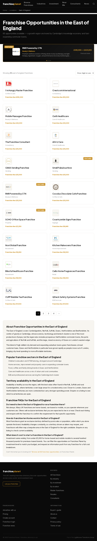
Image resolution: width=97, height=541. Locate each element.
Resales (53, 494)
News (86, 4)
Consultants (75, 4)
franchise (12, 3)
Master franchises (57, 490)
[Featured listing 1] (46, 60)
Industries (41, 4)
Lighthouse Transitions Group (84, 537)
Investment (54, 4)
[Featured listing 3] (49, 60)
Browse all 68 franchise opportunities (45, 452)
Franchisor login (9, 522)
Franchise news (9, 526)
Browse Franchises (28, 3)
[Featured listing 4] (50, 60)
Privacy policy (55, 522)
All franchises (55, 475)
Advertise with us (9, 510)
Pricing (5, 514)
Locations (13, 10)
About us (53, 514)
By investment (55, 483)
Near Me (64, 3)
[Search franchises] (93, 4)
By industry (54, 479)
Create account (9, 518)
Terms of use (55, 526)
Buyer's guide (55, 510)
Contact (53, 518)
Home (5, 10)
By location (54, 487)
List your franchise (11, 484)
